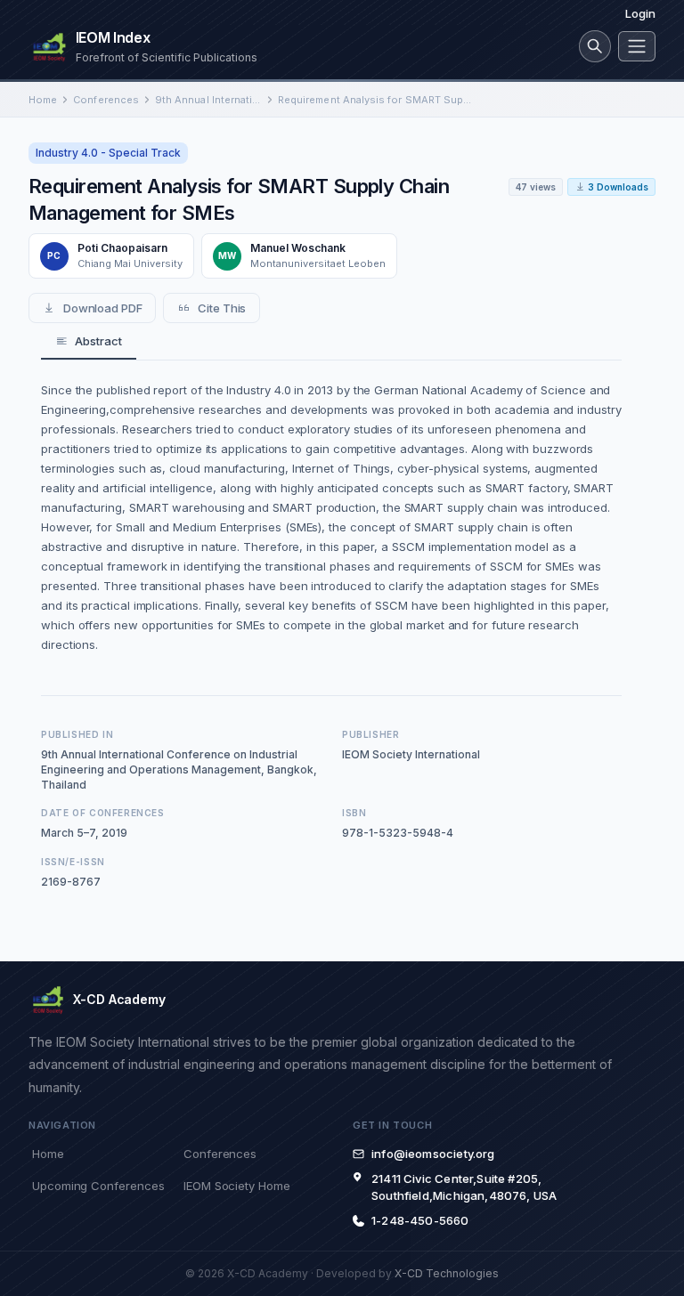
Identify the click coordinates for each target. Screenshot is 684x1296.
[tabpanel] (331, 517)
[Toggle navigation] (637, 46)
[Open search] (595, 46)
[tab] (88, 341)
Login (640, 13)
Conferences (106, 99)
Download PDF (102, 308)
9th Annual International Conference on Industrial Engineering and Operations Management (208, 99)
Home (42, 99)
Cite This (222, 308)
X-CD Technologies (447, 1273)
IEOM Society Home (236, 1186)
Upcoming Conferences (98, 1186)
